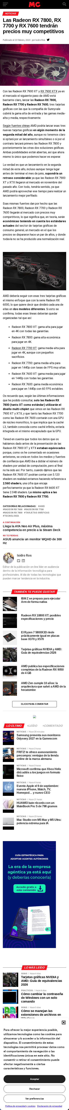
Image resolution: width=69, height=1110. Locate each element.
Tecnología (11, 516)
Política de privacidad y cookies (20, 1106)
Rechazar (34, 1089)
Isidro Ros (40, 40)
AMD (42, 506)
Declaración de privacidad (49, 1106)
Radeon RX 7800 (13, 513)
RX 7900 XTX (49, 91)
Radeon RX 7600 (13, 509)
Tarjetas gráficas (37, 513)
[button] (63, 1022)
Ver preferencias (34, 1099)
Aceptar (34, 1079)
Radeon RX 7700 (34, 509)
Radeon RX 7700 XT (24, 348)
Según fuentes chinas (16, 125)
